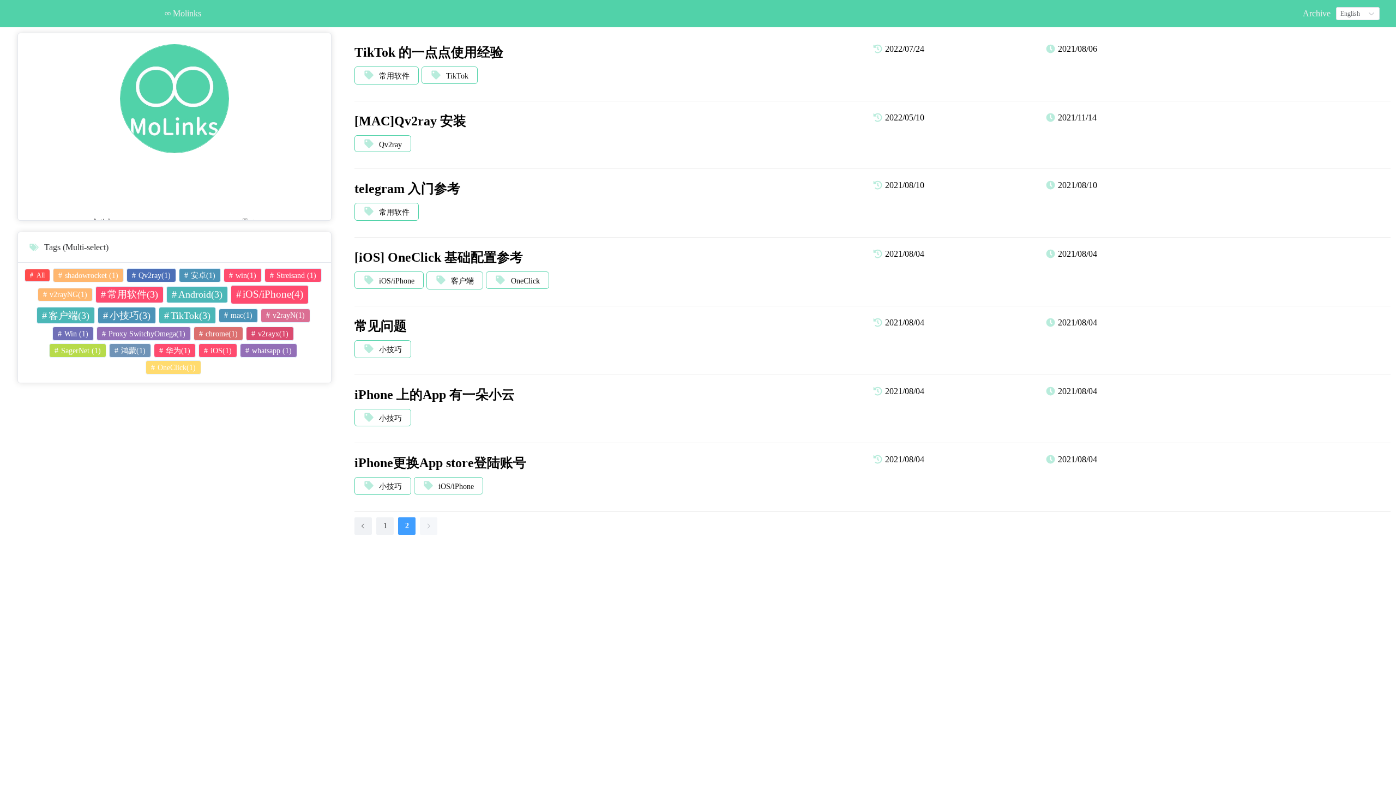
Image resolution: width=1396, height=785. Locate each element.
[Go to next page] (428, 526)
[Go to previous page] (363, 526)
